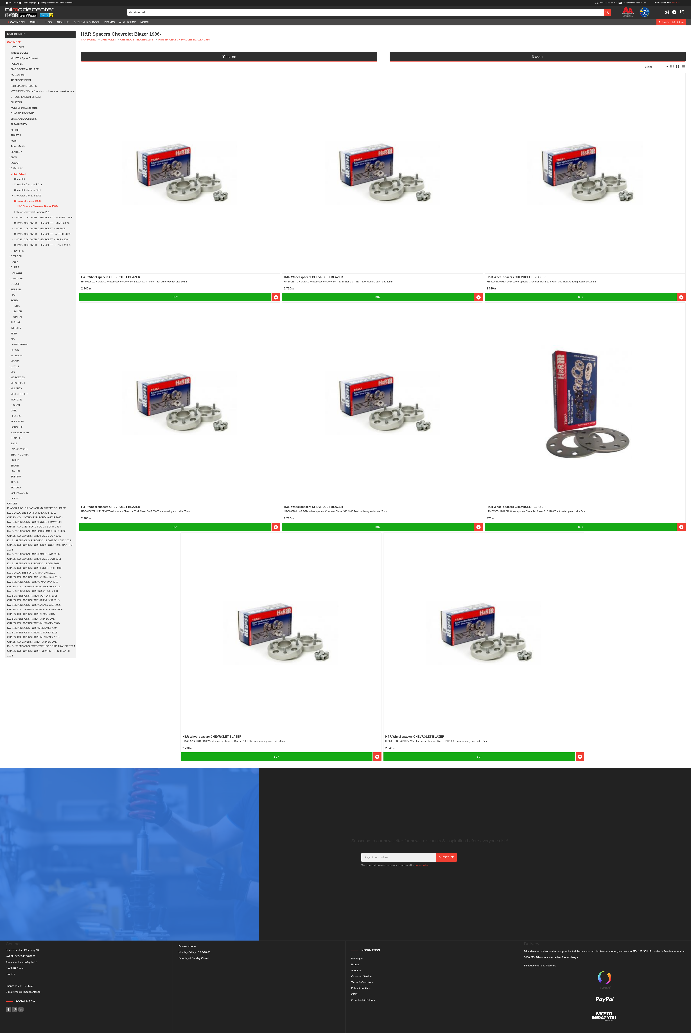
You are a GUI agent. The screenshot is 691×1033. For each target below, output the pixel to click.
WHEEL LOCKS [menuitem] (19, 52)
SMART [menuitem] (15, 465)
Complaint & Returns (363, 1000)
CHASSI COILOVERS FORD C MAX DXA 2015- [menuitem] (34, 586)
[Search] (607, 12)
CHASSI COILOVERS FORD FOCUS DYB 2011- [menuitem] (34, 559)
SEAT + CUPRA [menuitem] (19, 454)
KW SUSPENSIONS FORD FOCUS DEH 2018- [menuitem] (33, 563)
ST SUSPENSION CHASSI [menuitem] (26, 97)
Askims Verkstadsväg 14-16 (21, 962)
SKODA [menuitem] (15, 460)
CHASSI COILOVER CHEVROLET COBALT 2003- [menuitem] (42, 245)
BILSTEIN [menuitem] (16, 102)
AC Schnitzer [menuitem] (18, 75)
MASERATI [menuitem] (17, 355)
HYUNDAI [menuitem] (16, 317)
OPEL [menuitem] (14, 410)
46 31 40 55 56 (24, 985)
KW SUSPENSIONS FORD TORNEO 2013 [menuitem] (31, 618)
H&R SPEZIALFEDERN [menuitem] (24, 86)
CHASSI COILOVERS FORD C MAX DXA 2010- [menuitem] (34, 577)
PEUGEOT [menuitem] (17, 416)
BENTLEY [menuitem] (16, 152)
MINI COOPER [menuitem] (19, 394)
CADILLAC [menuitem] (17, 168)
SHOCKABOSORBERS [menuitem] (24, 118)
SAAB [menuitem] (14, 443)
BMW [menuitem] (14, 157)
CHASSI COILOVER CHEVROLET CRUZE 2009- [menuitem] (42, 223)
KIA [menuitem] (13, 339)
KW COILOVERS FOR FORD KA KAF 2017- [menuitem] (32, 512)
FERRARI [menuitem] (16, 289)
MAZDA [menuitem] (15, 361)
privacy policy (422, 865)
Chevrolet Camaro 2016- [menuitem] (28, 190)
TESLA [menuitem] (15, 482)
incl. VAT (676, 2)
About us (356, 970)
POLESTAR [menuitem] (17, 421)
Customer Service (361, 976)
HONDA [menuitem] (15, 306)
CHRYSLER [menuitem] (17, 251)
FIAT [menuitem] (13, 295)
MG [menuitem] (13, 372)
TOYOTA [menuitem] (16, 487)
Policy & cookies (360, 988)
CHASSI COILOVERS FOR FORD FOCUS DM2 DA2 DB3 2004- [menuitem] (40, 547)
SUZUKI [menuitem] (15, 471)
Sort (539, 56)
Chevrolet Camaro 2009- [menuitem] (28, 195)
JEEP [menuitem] (14, 333)
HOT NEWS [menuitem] (17, 47)
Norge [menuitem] (145, 22)
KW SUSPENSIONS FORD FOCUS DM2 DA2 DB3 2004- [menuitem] (39, 540)
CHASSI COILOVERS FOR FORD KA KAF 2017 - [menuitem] (35, 517)
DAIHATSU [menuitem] (17, 278)
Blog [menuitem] (48, 22)
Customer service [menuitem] (87, 22)
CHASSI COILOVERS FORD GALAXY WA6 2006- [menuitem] (35, 609)
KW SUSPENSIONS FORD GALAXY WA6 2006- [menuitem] (34, 605)
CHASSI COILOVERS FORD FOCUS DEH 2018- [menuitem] (34, 568)
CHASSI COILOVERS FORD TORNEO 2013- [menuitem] (32, 641)
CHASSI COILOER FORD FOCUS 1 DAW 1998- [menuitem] (34, 526)
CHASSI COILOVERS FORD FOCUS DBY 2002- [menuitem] (34, 535)
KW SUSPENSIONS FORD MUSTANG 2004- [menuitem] (32, 628)
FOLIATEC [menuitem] (17, 63)
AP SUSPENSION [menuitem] (21, 80)
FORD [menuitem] (14, 300)
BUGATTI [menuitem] (16, 163)
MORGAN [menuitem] (16, 399)
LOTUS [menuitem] (15, 366)
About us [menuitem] (63, 22)
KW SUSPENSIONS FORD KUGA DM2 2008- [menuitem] (33, 591)
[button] (674, 12)
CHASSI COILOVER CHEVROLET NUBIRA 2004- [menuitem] (42, 239)
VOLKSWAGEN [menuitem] (19, 493)
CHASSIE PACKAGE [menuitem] (22, 113)
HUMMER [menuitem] (16, 311)
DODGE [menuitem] (15, 284)
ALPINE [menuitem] (15, 130)
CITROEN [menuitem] (16, 256)
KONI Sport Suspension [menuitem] (24, 108)
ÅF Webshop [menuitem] (127, 22)
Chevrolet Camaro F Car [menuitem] (28, 184)
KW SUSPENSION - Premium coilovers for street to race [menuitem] (42, 91)
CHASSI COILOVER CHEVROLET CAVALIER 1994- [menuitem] (43, 217)
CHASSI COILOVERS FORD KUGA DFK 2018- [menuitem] (33, 600)
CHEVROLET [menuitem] (18, 174)
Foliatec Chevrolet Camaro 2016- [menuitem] (33, 212)
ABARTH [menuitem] (16, 135)
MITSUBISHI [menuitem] (18, 383)
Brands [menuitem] (109, 22)
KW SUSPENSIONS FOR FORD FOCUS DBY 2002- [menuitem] (36, 531)
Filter (231, 56)
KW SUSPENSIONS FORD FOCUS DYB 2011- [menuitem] (33, 554)
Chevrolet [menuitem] (19, 179)
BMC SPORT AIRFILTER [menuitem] (25, 69)
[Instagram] (14, 1009)
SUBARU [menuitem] (16, 476)
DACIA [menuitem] (14, 262)
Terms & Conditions (362, 982)
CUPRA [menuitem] (15, 267)
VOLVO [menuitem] (15, 498)
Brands (355, 964)
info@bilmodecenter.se (27, 991)
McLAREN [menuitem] (16, 388)
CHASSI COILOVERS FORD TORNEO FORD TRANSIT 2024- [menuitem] (39, 653)
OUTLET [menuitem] (35, 22)
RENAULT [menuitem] (16, 438)
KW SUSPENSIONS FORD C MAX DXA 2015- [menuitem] (33, 582)
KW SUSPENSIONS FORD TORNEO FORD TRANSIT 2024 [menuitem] (41, 646)
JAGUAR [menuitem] (16, 322)
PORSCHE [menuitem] (17, 427)
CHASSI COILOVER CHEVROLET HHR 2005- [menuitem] (40, 228)
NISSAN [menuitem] (15, 405)
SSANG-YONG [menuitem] (19, 449)
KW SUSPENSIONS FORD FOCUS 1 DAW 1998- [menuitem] (35, 522)
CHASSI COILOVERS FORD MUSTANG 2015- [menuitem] (33, 637)
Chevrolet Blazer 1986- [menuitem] (28, 201)
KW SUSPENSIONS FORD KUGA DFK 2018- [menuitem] (32, 595)
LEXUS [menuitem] (15, 350)
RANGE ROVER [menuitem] (20, 432)
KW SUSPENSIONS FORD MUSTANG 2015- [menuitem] (32, 632)
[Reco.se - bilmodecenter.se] (644, 12)
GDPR (354, 994)
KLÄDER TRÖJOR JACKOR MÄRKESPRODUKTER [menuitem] (36, 508)
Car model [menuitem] (18, 22)
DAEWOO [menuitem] (16, 273)
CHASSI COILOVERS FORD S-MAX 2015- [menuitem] (31, 614)
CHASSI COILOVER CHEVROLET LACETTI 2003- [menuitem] (42, 234)
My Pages (357, 958)
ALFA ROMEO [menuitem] (19, 124)
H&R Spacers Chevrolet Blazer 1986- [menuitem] (37, 206)
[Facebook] (8, 1009)
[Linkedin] (21, 1009)
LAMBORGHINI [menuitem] (19, 344)
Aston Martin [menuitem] (18, 146)
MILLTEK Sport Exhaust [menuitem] (24, 58)
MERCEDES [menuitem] (18, 377)
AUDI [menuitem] (14, 141)
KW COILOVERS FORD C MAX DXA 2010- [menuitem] (31, 572)
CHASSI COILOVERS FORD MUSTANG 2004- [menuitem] (33, 623)
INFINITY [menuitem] (16, 328)
